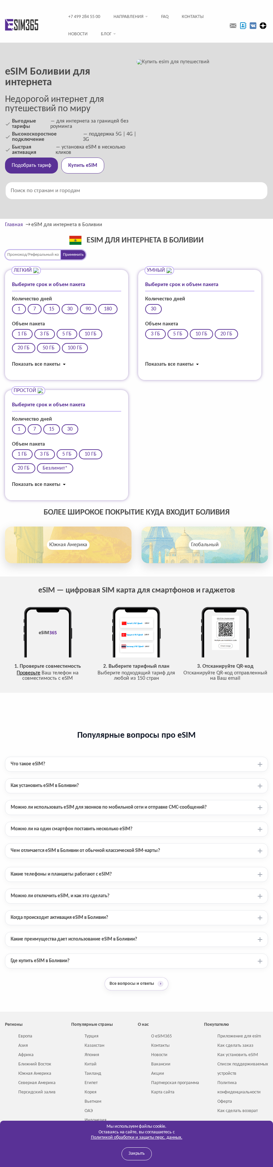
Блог (106, 34)
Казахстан (94, 1045)
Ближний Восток (34, 1064)
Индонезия (96, 1120)
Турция (92, 1036)
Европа (25, 1036)
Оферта (224, 1101)
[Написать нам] (233, 26)
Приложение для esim (239, 1036)
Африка (26, 1054)
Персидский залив (37, 1092)
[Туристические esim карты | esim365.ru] (21, 25)
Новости (78, 34)
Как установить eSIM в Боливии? (45, 785)
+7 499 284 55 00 (84, 16)
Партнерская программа (175, 1082)
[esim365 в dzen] (263, 26)
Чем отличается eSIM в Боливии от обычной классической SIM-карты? (85, 850)
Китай (91, 1064)
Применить (73, 254)
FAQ (164, 16)
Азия (23, 1045)
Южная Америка (68, 545)
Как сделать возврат (237, 1110)
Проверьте (28, 673)
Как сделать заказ (235, 1045)
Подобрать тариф (31, 165)
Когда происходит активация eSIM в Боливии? (59, 917)
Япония (92, 1054)
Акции (157, 1073)
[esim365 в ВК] (253, 26)
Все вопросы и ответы (135, 983)
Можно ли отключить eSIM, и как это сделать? (60, 896)
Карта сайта (162, 1092)
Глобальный (205, 545)
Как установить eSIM (237, 1054)
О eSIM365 (161, 1036)
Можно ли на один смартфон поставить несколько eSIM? (72, 829)
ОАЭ (89, 1110)
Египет (91, 1082)
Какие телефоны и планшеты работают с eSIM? (61, 874)
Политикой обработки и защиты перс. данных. (136, 1137)
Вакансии (160, 1064)
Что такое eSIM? (28, 764)
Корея (91, 1092)
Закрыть (137, 1153)
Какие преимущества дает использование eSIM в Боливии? (74, 939)
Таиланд (93, 1073)
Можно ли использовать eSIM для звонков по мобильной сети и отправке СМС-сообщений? (109, 807)
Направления (128, 16)
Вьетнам (93, 1101)
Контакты (193, 16)
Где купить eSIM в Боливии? (40, 961)
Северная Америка (37, 1082)
